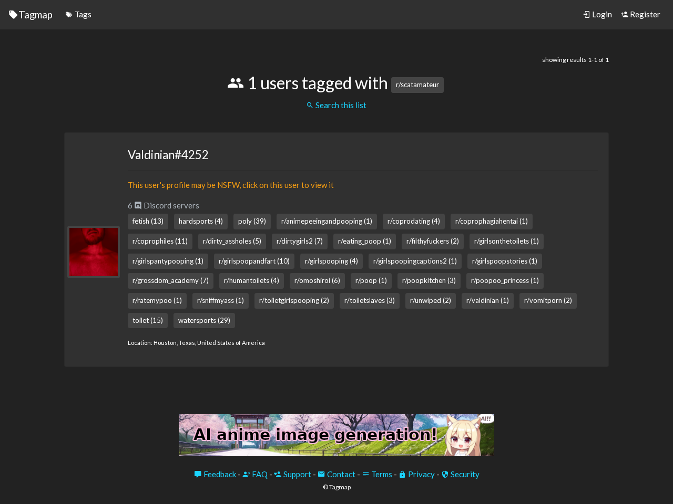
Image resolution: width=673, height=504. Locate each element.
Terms (381, 474)
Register (644, 14)
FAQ (259, 474)
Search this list (340, 105)
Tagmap (35, 14)
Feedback (219, 474)
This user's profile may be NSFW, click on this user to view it (231, 185)
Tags (82, 14)
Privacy (420, 474)
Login (601, 14)
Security (464, 474)
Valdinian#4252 (168, 155)
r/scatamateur (417, 84)
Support (296, 474)
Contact (340, 474)
